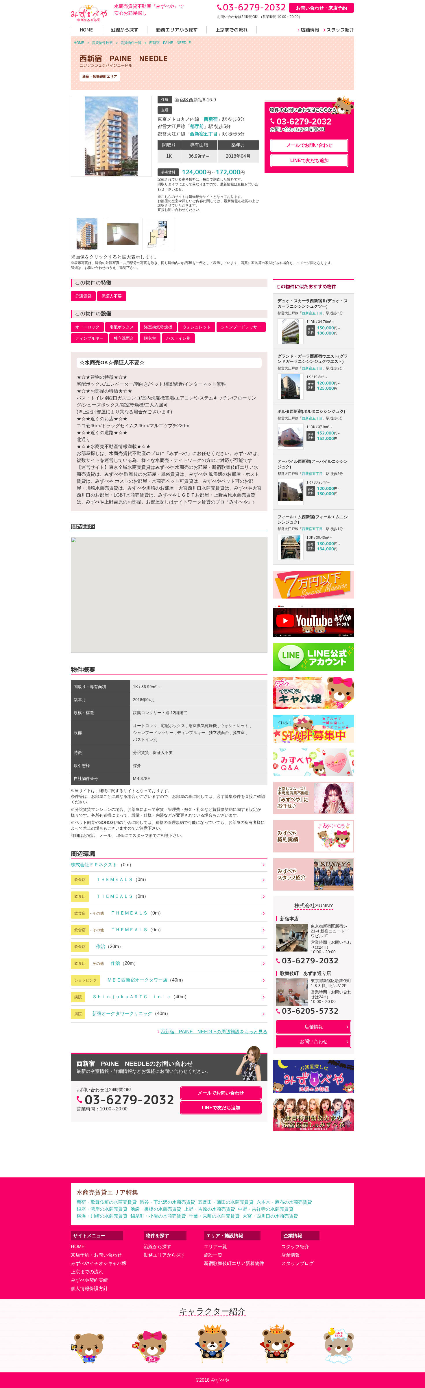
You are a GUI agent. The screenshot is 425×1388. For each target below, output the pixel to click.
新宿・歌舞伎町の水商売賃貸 (107, 1202)
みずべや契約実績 (89, 1280)
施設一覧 (213, 1255)
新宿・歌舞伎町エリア (99, 77)
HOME (78, 1246)
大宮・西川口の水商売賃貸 (270, 1216)
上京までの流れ (87, 1271)
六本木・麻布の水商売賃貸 (284, 1202)
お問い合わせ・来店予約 (321, 7)
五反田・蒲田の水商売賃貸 (226, 1202)
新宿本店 (289, 918)
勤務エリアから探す (164, 1255)
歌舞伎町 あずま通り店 (305, 973)
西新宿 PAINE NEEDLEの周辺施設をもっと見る (213, 1031)
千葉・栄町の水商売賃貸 (214, 1216)
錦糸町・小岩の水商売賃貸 (158, 1216)
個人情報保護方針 (89, 1288)
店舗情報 (290, 1255)
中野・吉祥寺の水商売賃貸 (265, 1209)
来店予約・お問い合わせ (96, 1255)
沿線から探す (157, 1246)
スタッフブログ (297, 1263)
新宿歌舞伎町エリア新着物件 (234, 1263)
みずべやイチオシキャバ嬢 (98, 1263)
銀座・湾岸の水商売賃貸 (102, 1209)
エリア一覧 (215, 1246)
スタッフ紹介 (295, 1246)
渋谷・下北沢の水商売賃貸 (167, 1202)
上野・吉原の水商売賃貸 (209, 1209)
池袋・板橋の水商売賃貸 (155, 1209)
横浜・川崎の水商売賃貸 (102, 1216)
